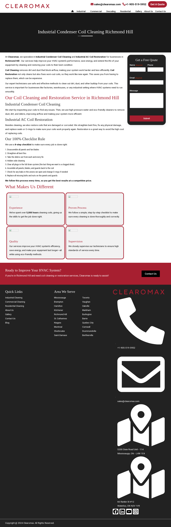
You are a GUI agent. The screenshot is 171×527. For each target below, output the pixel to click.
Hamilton (58, 306)
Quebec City (88, 322)
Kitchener (58, 310)
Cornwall (86, 327)
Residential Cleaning (14, 306)
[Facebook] (115, 511)
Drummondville (89, 331)
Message (134, 90)
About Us (148, 11)
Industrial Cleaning (13, 297)
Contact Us (160, 11)
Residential (125, 11)
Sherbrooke (59, 331)
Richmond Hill (60, 314)
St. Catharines (60, 318)
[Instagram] (136, 511)
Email (136, 78)
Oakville (85, 306)
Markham (86, 310)
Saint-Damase (60, 335)
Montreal (58, 327)
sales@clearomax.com (107, 4)
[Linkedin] (122, 511)
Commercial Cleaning (15, 302)
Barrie (85, 318)
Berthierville (87, 335)
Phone (150, 65)
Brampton (58, 302)
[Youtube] (129, 511)
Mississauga (60, 297)
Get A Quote (157, 4)
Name (136, 65)
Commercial (96, 11)
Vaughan (86, 302)
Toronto (85, 297)
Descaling (111, 11)
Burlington (87, 314)
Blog (7, 322)
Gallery (138, 11)
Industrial (81, 11)
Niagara (57, 322)
